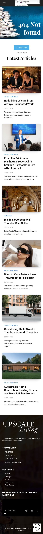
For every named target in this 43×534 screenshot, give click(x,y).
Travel (7, 474)
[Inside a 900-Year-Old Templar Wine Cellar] (21, 199)
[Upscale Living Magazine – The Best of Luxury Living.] (20, 427)
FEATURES (8, 216)
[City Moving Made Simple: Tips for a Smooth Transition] (21, 308)
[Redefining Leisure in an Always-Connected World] (21, 79)
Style (7, 479)
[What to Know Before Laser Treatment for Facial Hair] (21, 253)
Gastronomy (9, 482)
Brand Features (11, 97)
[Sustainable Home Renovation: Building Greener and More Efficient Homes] (21, 366)
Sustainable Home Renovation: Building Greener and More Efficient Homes (21, 390)
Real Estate (9, 485)
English (25, 2)
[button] (4, 3)
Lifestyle (8, 477)
